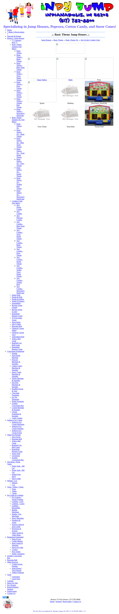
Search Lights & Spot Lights (18, 526)
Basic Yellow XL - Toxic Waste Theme (21, 153)
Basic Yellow (19, 52)
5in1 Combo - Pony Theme (20, 252)
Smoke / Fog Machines (16, 515)
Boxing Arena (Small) (17, 306)
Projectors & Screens (16, 530)
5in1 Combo (19, 213)
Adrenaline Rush (18, 337)
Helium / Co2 (12, 481)
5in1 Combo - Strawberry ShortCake (21, 290)
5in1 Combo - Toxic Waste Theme (20, 234)
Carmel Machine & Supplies (18, 409)
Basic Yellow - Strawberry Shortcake (21, 112)
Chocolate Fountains (15, 394)
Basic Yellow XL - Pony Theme (20, 162)
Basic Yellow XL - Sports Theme (19, 172)
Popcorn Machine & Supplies (16, 362)
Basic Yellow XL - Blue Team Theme (20, 143)
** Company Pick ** (16, 41)
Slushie (14, 353)
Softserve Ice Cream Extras (17, 432)
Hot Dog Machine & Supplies (16, 385)
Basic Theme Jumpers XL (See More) (18, 120)
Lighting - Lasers (18, 504)
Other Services (12, 562)
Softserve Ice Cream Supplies (17, 427)
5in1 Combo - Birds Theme (20, 244)
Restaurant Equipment (15, 537)
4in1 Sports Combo (19, 207)
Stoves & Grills (17, 547)
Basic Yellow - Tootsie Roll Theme (20, 103)
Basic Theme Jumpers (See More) (17, 47)
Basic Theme (58, 40)
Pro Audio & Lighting (15, 495)
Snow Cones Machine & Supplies (16, 374)
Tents (14, 489)
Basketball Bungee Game (17, 315)
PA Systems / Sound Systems (17, 498)
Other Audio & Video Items (17, 534)
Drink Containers (18, 554)
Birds (71, 80)
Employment (12, 591)
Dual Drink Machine (16, 357)
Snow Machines (18, 518)
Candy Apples (17, 418)
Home (9, 30)
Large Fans (16, 579)
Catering (10, 581)
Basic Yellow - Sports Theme (20, 94)
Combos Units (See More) (17, 202)
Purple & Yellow (18, 299)
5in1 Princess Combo (20, 218)
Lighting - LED (17, 502)
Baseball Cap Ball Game (17, 344)
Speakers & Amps (16, 521)
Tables (14, 491)
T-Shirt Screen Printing (17, 565)
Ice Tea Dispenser (15, 398)
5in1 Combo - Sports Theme (20, 260)
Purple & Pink (17, 297)
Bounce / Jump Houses (15, 38)
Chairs (14, 493)
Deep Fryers (16, 539)
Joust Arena (16, 322)
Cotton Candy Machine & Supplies (17, 368)
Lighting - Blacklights (16, 507)
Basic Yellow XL (19, 126)
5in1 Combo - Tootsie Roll (20, 281)
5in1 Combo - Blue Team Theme (21, 225)
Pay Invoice (11, 585)
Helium (14, 483)
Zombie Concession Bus (18, 405)
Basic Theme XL (72, 40)
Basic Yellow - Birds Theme (20, 58)
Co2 (13, 485)
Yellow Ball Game (16, 340)
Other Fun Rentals (14, 435)
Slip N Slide (16, 324)
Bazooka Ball (17, 326)
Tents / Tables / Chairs (15, 487)
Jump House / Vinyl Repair (17, 569)
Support (59, 602)
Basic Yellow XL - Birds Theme (20, 133)
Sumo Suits (16, 295)
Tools (9, 575)
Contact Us (11, 593)
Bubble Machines (15, 511)
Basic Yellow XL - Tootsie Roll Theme (19, 183)
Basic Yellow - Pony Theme (20, 85)
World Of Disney (18, 301)
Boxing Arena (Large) (17, 311)
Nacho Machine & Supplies (18, 379)
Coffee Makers (17, 541)
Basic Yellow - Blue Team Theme (21, 66)
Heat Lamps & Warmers (17, 544)
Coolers (15, 550)
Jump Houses (46, 40)
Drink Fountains (18, 401)
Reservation (67, 602)
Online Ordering (18, 573)
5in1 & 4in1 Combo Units (90, 40)
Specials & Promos (14, 36)
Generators (16, 456)
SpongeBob (16, 303)
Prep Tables (16, 552)
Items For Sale (12, 583)
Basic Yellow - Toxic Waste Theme (20, 76)
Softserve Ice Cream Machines (18, 423)
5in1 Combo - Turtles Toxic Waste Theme (20, 271)
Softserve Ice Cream (14, 420)
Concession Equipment (15, 351)
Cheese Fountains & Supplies (16, 414)
